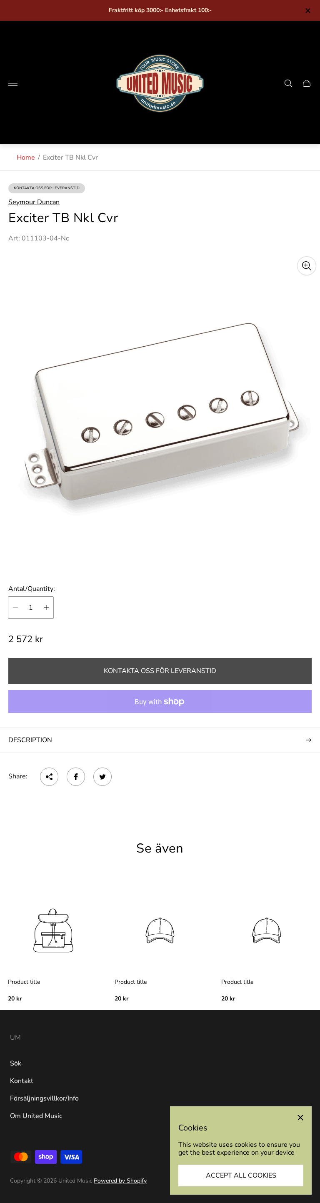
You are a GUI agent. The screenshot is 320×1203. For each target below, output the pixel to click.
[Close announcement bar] (307, 10)
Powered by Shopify (120, 1181)
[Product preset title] (53, 930)
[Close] (300, 1117)
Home (26, 157)
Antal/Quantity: (31, 589)
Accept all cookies (241, 1175)
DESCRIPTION (30, 740)
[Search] (288, 83)
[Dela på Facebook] (76, 777)
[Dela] (49, 777)
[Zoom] (307, 266)
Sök (15, 1063)
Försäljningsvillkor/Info (44, 1098)
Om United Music (36, 1115)
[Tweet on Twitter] (102, 777)
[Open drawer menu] (13, 83)
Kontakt (21, 1080)
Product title (24, 982)
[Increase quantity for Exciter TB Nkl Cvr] (46, 607)
